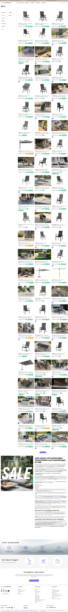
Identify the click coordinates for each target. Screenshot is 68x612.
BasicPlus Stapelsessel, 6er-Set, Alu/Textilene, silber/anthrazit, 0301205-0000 (25, 299)
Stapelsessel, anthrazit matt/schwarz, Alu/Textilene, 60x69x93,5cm (59, 243)
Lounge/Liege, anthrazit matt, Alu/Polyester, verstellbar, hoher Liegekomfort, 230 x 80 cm (42, 444)
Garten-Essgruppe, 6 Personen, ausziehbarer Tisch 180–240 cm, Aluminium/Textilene (58, 373)
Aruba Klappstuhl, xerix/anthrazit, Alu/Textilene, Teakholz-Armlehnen (25, 133)
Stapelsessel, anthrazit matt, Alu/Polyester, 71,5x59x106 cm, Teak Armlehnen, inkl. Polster (59, 41)
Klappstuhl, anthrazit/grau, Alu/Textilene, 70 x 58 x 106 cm (57, 262)
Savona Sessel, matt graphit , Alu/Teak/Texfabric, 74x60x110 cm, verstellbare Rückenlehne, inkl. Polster (42, 133)
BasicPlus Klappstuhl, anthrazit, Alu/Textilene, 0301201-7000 (41, 24)
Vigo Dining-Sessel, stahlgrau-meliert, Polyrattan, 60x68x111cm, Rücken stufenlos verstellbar (25, 336)
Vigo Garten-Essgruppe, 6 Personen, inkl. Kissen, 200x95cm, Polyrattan (42, 372)
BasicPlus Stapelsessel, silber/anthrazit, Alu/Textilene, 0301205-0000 (25, 41)
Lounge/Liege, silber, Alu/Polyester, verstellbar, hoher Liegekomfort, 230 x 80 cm (59, 336)
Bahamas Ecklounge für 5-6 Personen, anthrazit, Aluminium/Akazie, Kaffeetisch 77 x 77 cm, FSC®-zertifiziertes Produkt (26, 280)
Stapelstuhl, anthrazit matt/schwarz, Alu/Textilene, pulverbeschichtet (42, 426)
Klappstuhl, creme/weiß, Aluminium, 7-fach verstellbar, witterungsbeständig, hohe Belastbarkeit (25, 426)
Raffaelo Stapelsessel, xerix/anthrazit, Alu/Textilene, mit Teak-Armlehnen (25, 354)
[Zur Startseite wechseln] (6, 2)
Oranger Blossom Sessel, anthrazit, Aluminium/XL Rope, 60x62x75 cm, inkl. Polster (42, 225)
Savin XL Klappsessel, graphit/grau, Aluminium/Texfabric (43, 299)
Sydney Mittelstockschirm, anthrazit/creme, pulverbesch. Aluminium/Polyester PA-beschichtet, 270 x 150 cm (59, 280)
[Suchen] (60, 2)
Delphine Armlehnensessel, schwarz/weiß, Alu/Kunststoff (24, 96)
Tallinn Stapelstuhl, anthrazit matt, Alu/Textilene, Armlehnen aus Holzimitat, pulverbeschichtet (42, 170)
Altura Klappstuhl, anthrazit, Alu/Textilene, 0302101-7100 (26, 225)
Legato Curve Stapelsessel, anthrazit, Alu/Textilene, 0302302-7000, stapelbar (25, 317)
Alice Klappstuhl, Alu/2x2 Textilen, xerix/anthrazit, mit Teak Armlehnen (59, 151)
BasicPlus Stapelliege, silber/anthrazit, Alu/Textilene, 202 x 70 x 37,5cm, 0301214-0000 (42, 188)
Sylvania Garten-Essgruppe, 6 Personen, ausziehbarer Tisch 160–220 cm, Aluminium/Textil (59, 133)
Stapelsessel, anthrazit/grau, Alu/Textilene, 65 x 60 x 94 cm (41, 317)
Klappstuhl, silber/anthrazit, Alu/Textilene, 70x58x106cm (41, 243)
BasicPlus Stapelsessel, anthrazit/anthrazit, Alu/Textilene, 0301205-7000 (59, 409)
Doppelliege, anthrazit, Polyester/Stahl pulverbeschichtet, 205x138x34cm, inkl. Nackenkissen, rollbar (42, 152)
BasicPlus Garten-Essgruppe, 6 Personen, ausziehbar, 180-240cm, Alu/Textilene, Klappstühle (25, 59)
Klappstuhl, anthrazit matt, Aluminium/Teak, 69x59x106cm (57, 78)
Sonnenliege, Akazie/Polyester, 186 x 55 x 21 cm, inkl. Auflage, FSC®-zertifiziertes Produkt (42, 207)
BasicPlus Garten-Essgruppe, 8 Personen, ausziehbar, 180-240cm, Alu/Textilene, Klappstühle (59, 391)
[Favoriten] (64, 2)
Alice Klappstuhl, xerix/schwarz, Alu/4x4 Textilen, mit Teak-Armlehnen (58, 24)
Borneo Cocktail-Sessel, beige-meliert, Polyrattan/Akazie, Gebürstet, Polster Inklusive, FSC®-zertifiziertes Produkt (59, 96)
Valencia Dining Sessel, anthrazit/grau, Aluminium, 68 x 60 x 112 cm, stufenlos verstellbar (58, 225)
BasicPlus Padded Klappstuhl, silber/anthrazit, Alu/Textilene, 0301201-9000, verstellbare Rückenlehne (59, 188)
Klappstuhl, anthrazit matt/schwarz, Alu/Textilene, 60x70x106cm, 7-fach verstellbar (25, 78)
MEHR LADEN (42, 452)
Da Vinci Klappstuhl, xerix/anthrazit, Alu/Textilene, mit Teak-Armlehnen (59, 207)
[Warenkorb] (66, 2)
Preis (2, 29)
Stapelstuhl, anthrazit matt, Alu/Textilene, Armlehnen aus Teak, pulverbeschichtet (57, 115)
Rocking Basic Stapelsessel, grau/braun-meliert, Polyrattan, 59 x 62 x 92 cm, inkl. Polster (26, 444)
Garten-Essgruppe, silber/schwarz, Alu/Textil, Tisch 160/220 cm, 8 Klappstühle (58, 444)
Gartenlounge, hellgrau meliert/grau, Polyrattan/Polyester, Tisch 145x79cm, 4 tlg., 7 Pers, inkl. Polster (25, 262)
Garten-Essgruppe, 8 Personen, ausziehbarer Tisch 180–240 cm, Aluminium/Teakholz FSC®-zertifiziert (58, 426)
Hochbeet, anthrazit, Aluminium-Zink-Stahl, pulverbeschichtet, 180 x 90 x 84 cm (42, 78)
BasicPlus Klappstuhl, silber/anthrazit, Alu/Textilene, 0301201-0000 (25, 24)
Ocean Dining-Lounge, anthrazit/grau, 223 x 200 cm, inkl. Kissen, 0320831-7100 (59, 317)
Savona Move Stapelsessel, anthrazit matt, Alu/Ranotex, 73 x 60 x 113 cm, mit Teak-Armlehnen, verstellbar (42, 336)
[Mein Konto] (62, 2)
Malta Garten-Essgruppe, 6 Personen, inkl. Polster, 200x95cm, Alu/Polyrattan (42, 391)
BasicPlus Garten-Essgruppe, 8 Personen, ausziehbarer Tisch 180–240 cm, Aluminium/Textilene (25, 207)
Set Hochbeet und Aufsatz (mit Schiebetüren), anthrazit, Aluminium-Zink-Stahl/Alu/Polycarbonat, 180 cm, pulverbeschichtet (43, 262)
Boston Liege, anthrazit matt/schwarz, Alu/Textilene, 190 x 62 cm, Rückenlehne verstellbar (42, 59)
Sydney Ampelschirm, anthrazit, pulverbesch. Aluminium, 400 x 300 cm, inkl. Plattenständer (41, 280)
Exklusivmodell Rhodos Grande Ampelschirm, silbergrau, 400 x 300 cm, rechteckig (26, 151)
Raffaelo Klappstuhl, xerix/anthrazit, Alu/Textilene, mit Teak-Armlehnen (25, 115)
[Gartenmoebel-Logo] (8, 586)
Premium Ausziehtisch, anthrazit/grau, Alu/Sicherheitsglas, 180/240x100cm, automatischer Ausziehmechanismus (42, 354)
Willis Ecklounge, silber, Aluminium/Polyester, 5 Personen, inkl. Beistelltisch (59, 170)
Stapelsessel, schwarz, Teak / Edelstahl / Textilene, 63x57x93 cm (25, 188)
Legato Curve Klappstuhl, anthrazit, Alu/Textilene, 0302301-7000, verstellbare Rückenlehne (41, 96)
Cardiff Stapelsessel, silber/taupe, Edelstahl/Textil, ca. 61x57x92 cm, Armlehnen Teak (25, 243)
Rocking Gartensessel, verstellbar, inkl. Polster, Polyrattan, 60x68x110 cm (42, 115)
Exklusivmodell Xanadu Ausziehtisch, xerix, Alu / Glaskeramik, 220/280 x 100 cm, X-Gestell (25, 170)
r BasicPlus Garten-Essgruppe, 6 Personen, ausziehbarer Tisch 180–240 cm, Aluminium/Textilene (25, 391)
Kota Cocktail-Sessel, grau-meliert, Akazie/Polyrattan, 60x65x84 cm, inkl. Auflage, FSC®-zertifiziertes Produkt (59, 299)
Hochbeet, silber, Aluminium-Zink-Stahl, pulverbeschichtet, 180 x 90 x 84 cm (25, 409)
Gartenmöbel (53, 481)
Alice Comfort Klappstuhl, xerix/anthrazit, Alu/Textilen (57, 59)
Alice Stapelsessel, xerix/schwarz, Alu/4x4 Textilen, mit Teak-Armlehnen (58, 354)
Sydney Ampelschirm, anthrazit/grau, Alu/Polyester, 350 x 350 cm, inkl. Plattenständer (25, 372)
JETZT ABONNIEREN (33, 580)
